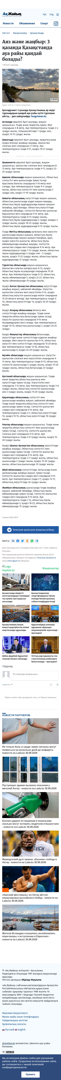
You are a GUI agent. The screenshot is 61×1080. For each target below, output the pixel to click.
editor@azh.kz (13, 561)
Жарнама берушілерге (15, 1013)
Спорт (44, 23)
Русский (9, 1029)
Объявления (27, 23)
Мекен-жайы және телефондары (20, 1016)
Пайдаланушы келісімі (15, 1020)
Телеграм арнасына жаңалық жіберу (33, 529)
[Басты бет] (11, 14)
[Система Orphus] (8, 1051)
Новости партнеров (16, 715)
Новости (8, 23)
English (21, 1029)
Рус (45, 14)
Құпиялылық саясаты (14, 1024)
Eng (51, 14)
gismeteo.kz (8, 1043)
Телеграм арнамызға (46, 558)
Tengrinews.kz (38, 116)
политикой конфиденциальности (23, 1066)
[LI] (8, 1037)
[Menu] (57, 14)
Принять (30, 1074)
